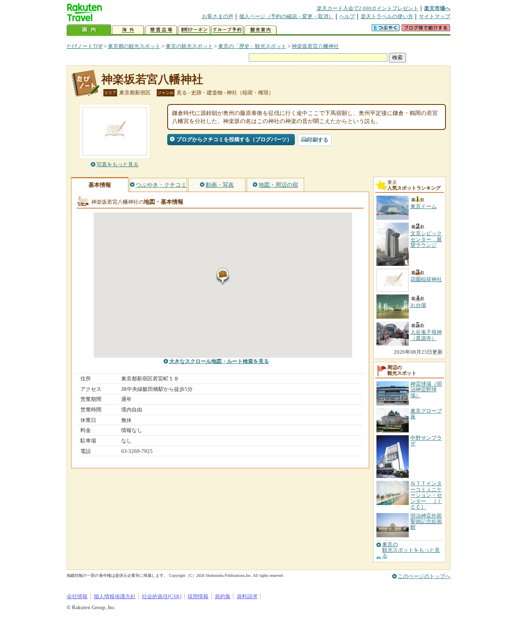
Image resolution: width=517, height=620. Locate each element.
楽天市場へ (437, 8)
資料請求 (247, 596)
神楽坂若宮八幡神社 (315, 46)
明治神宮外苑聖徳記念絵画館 (426, 521)
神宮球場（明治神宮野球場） (426, 390)
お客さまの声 (217, 16)
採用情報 (197, 596)
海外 (128, 30)
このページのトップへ (424, 576)
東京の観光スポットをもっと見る (411, 550)
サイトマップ (434, 16)
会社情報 (77, 596)
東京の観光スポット (189, 46)
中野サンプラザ (426, 441)
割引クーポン (194, 30)
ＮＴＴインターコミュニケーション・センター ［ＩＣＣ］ (426, 495)
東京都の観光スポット (134, 46)
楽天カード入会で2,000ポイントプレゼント (367, 8)
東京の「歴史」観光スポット (252, 46)
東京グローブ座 (426, 414)
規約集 (223, 596)
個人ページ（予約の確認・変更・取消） (286, 16)
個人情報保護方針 (115, 596)
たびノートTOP (85, 46)
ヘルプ (347, 16)
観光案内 (260, 30)
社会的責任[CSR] (161, 596)
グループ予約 (227, 30)
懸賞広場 (161, 30)
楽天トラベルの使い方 (387, 16)
